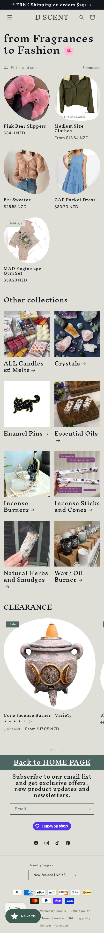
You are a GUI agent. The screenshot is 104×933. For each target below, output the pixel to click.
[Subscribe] (88, 809)
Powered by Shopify (53, 911)
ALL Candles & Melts (24, 366)
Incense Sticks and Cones (77, 506)
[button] (9, 17)
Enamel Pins (23, 433)
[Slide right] (62, 749)
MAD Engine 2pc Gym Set (22, 270)
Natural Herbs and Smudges (26, 578)
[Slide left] (41, 749)
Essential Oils (76, 435)
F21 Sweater (17, 199)
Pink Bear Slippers (25, 126)
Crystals (67, 363)
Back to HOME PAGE (52, 762)
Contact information (54, 925)
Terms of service (53, 918)
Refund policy (80, 911)
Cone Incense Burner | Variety (38, 715)
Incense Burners (16, 506)
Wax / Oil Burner (68, 576)
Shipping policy (79, 918)
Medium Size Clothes (69, 128)
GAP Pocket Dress (75, 199)
